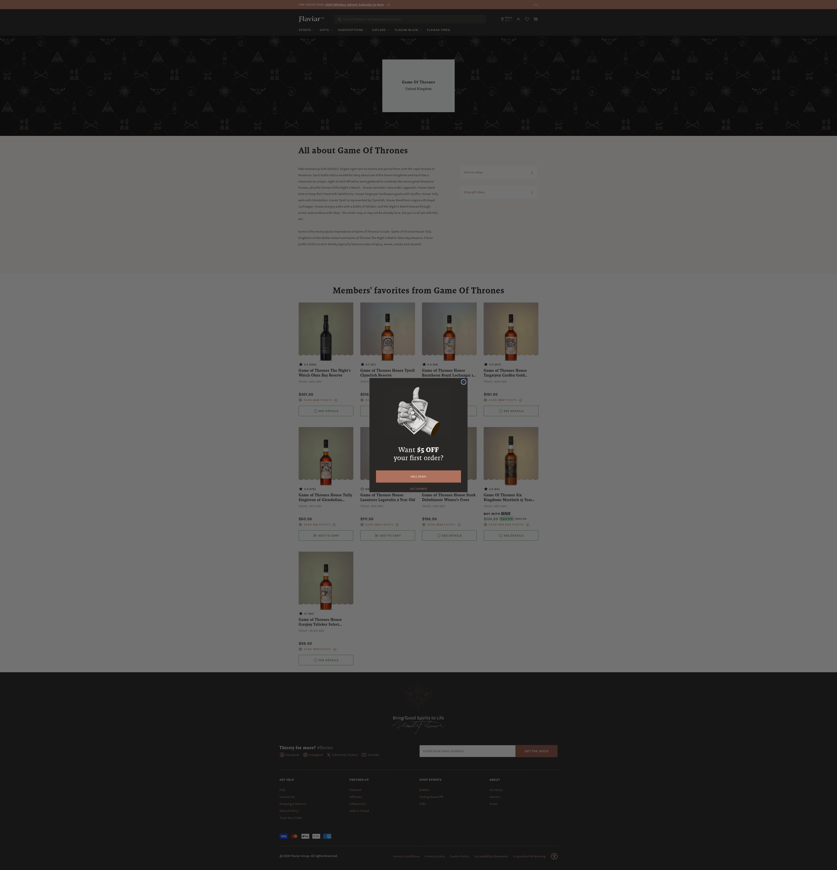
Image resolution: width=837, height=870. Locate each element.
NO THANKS (418, 488)
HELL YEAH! (418, 476)
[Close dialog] (463, 382)
